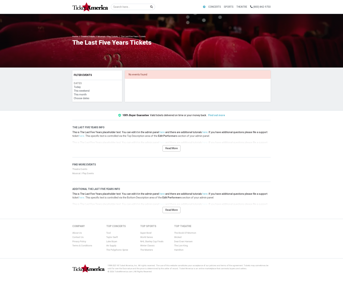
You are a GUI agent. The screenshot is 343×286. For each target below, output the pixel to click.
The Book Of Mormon (185, 233)
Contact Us (78, 237)
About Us (77, 233)
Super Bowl (145, 233)
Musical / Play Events (83, 173)
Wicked (178, 237)
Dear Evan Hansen (183, 241)
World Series (146, 237)
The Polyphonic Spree (117, 250)
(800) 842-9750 (262, 6)
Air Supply (111, 245)
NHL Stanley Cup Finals (151, 241)
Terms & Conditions (82, 245)
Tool (108, 233)
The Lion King (181, 245)
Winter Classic (147, 245)
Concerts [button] (214, 6)
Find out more (216, 115)
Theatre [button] (241, 6)
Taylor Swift (112, 237)
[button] (204, 7)
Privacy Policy (79, 241)
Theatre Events (79, 169)
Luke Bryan (111, 241)
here (162, 132)
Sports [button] (228, 6)
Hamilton (178, 250)
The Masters (146, 250)
